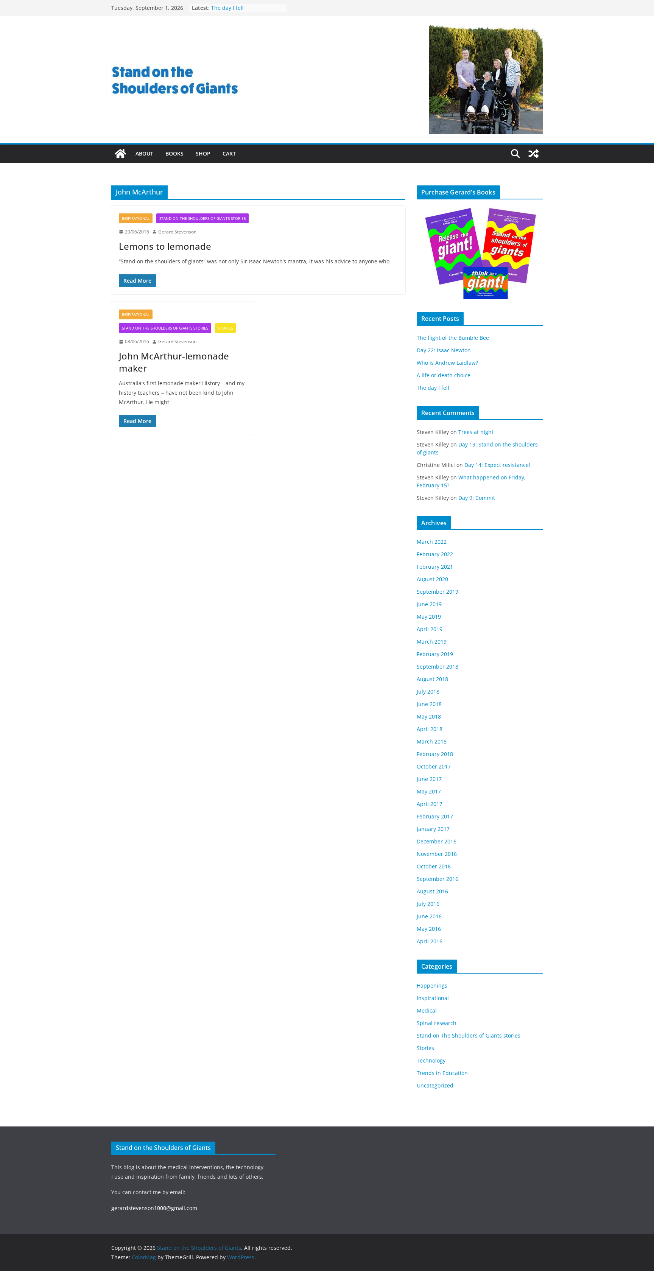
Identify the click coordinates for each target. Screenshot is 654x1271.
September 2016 (437, 878)
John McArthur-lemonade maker (174, 362)
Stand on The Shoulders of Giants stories (202, 218)
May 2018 (429, 716)
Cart (229, 153)
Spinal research (436, 1023)
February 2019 (435, 654)
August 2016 (432, 891)
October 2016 (434, 866)
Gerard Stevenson (177, 232)
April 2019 (429, 629)
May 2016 (429, 928)
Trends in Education (442, 1073)
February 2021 (435, 566)
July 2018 (428, 691)
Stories (225, 328)
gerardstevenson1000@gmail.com (154, 1208)
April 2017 (429, 803)
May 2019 (429, 616)
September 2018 (437, 666)
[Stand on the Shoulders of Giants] (120, 154)
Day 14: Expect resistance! (497, 464)
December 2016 (436, 841)
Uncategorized (435, 1085)
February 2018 (435, 754)
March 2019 (432, 641)
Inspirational (135, 218)
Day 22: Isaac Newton (444, 350)
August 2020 (432, 579)
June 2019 (429, 604)
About (144, 153)
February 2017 (435, 816)
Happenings (432, 985)
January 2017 (433, 828)
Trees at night (476, 432)
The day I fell (433, 387)
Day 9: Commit (476, 497)
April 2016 (429, 941)
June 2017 (429, 779)
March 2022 (432, 541)
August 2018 (432, 679)
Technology (431, 1060)
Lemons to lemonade (165, 246)
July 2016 (428, 903)
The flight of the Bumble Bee (453, 337)
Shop (203, 153)
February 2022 (435, 554)
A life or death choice (238, 7)
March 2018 (432, 741)
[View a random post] (534, 154)
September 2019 (437, 591)
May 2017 (429, 791)
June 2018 (429, 704)
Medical (427, 1010)
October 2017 (434, 766)
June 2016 (429, 916)
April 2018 (429, 729)
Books (174, 153)
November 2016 (437, 853)
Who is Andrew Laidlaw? (447, 362)
